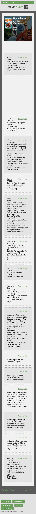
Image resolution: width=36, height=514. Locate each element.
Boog (15, 28)
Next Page (30, 490)
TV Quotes (5, 501)
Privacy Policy (7, 509)
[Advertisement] (18, 95)
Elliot (15, 30)
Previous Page (8, 490)
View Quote (22, 57)
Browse (18, 505)
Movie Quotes (6, 505)
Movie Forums (18, 501)
